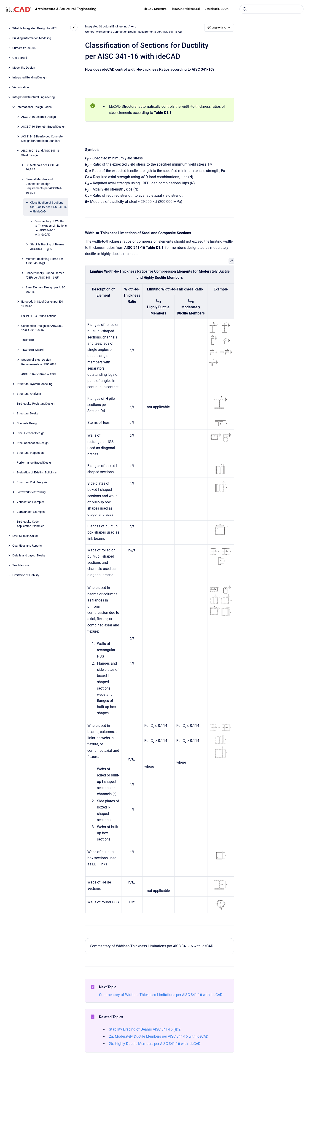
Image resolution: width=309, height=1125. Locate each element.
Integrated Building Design (29, 77)
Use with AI (219, 28)
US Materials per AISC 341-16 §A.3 (43, 167)
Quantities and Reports (27, 545)
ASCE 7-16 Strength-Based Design (43, 126)
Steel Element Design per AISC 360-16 (45, 290)
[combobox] (271, 9)
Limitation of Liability (25, 575)
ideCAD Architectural (186, 9)
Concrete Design (27, 423)
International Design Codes (34, 107)
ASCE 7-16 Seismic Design (38, 116)
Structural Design (28, 413)
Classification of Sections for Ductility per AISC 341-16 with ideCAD (48, 207)
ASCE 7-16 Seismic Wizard (38, 374)
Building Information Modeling (31, 38)
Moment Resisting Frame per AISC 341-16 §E (44, 261)
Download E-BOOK (216, 9)
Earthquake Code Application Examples (30, 524)
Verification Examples (31, 502)
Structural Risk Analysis (32, 482)
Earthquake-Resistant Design (35, 403)
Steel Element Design (30, 433)
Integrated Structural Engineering (33, 97)
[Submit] (244, 9)
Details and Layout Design (29, 555)
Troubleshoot (21, 565)
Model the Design (23, 67)
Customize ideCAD (24, 48)
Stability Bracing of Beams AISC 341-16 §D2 (47, 247)
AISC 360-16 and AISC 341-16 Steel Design (40, 153)
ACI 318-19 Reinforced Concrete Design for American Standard (42, 139)
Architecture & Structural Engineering (65, 9)
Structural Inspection (30, 452)
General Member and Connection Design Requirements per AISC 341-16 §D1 (44, 185)
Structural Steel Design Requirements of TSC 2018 (38, 362)
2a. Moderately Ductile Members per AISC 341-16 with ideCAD (158, 1036)
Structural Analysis (29, 393)
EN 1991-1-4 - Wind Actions (38, 316)
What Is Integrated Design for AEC (34, 28)
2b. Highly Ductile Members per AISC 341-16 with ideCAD (155, 1044)
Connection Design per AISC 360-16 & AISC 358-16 (42, 328)
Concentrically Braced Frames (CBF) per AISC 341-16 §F (45, 275)
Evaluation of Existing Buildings (37, 472)
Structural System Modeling (34, 384)
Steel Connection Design (32, 443)
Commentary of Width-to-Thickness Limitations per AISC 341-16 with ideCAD (51, 228)
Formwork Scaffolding (31, 492)
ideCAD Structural (155, 9)
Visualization (20, 87)
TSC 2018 (27, 340)
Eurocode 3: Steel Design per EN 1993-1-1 (42, 304)
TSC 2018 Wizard (32, 350)
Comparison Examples (31, 511)
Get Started (19, 57)
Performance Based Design (34, 462)
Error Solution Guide (25, 535)
